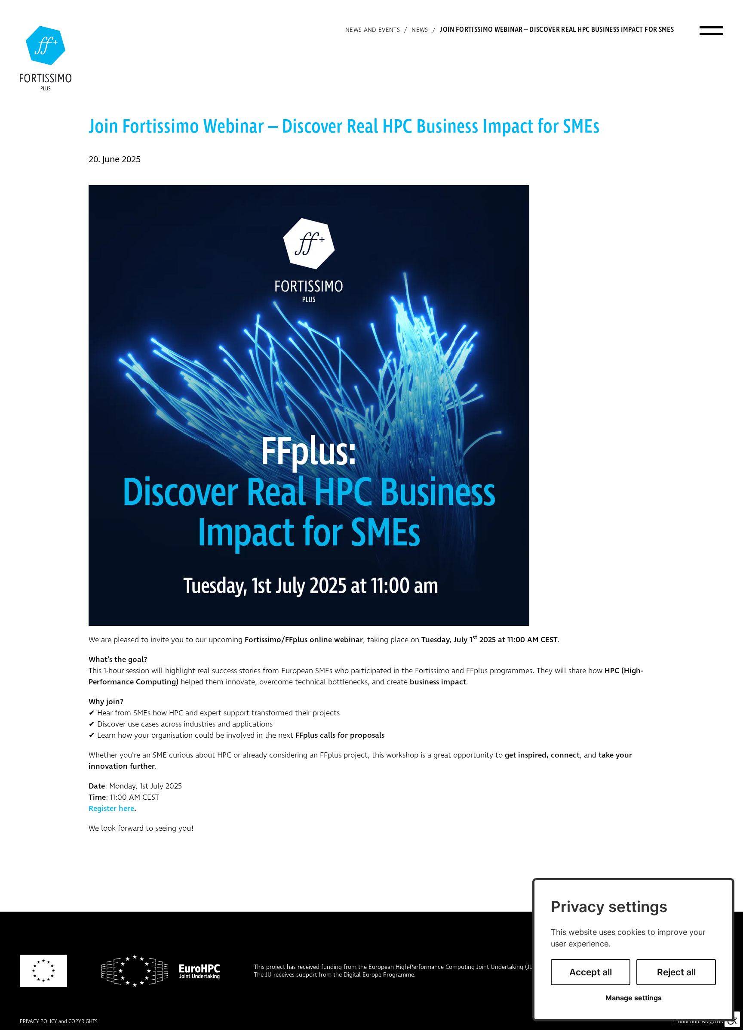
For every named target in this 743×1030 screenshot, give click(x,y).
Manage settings (633, 998)
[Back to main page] (45, 58)
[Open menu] (711, 30)
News (419, 30)
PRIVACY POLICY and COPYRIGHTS (59, 1021)
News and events (372, 30)
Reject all (676, 972)
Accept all (590, 972)
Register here (111, 809)
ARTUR (712, 1021)
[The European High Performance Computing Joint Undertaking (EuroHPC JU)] (160, 971)
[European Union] (43, 971)
